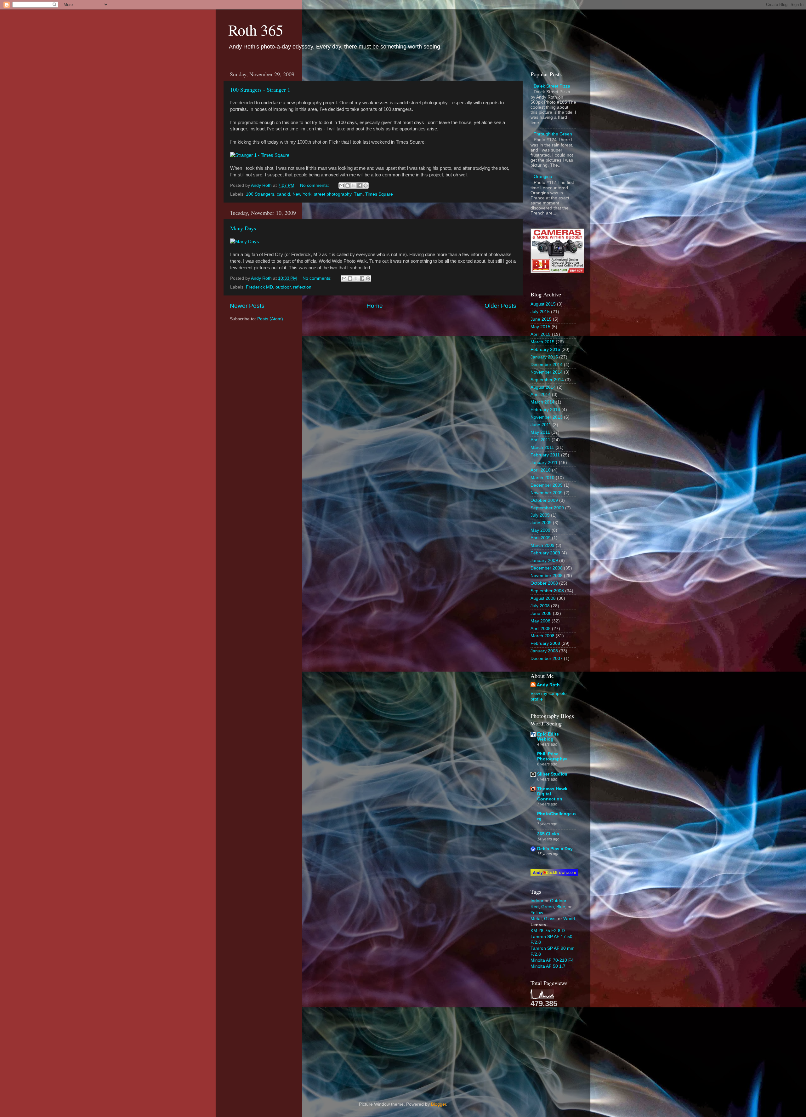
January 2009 (544, 560)
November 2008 (547, 575)
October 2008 (544, 583)
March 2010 (542, 477)
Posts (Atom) (270, 319)
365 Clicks (548, 834)
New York (301, 194)
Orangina (543, 176)
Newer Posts (247, 305)
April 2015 (541, 334)
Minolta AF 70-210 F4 (552, 960)
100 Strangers (260, 194)
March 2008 (542, 635)
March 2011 (542, 447)
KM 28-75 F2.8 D (548, 930)
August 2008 (543, 598)
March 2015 (542, 342)
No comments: (315, 185)
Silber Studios (552, 774)
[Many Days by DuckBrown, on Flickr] (244, 241)
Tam (358, 194)
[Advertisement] (562, 1049)
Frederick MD (259, 287)
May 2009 (540, 530)
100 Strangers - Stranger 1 (260, 89)
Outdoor (558, 900)
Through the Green (553, 134)
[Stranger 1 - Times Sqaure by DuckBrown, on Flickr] (259, 155)
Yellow (537, 912)
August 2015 (543, 304)
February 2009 (545, 553)
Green (547, 906)
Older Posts (500, 305)
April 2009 (541, 538)
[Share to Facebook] (359, 185)
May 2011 (540, 432)
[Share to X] (353, 185)
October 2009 (544, 500)
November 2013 (547, 417)
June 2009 (541, 522)
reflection (302, 287)
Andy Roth (548, 685)
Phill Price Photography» (552, 756)
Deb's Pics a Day (555, 848)
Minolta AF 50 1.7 (548, 966)
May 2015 (540, 326)
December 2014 (547, 364)
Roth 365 (255, 30)
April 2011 (540, 440)
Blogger (438, 1104)
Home (374, 305)
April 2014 (541, 394)
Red (535, 906)
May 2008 (540, 621)
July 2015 (540, 311)
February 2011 (545, 455)
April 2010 (541, 470)
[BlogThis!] (347, 185)
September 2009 (547, 508)
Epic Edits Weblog (548, 737)
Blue (560, 906)
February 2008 (545, 643)
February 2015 (545, 349)
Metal (536, 918)
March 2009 (542, 545)
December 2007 (547, 658)
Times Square (379, 194)
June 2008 (541, 613)
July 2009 (540, 515)
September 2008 (547, 590)
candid (283, 194)
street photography (332, 194)
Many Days (243, 228)
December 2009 (547, 485)
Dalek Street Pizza (552, 86)
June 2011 (541, 424)
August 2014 (543, 387)
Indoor (537, 900)
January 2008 (544, 651)
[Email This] (341, 185)
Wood (569, 918)
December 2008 (547, 568)
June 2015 (541, 319)
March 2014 (542, 402)
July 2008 (540, 606)
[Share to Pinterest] (365, 185)
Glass (549, 918)
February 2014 (545, 409)
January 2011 (544, 462)
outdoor (283, 287)
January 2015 (544, 357)
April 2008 (541, 628)
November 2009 (547, 492)
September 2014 (547, 379)
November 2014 (547, 372)
